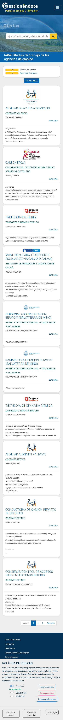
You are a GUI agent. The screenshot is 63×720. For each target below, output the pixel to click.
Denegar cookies (47, 693)
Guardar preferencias (47, 699)
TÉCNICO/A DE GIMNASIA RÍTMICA (28, 405)
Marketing (20, 696)
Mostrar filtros (32, 81)
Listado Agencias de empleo (17, 653)
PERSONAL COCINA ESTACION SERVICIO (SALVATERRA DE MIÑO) (28, 315)
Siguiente (51, 623)
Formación (9, 644)
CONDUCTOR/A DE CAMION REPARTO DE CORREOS (30, 511)
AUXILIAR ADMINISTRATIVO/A (25, 454)
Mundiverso (10, 648)
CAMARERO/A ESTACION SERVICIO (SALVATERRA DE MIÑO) (28, 361)
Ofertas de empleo (13, 639)
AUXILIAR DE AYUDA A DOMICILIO (27, 108)
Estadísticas (21, 693)
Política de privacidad (31, 713)
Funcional (20, 686)
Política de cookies (10, 713)
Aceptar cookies (47, 687)
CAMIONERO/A (15, 162)
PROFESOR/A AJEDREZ (21, 217)
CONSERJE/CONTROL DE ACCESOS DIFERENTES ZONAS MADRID (29, 573)
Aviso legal (52, 712)
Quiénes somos (11, 657)
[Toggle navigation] (57, 7)
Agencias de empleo (29, 73)
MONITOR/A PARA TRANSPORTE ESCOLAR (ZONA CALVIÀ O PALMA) (28, 256)
